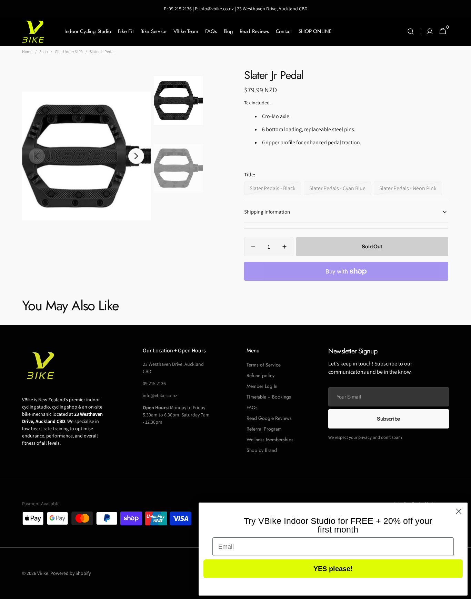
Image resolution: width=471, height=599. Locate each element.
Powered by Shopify (70, 573)
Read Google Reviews (269, 418)
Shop (43, 51)
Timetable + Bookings (269, 396)
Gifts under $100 (69, 51)
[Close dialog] (459, 511)
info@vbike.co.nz (216, 9)
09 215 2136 (180, 9)
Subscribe (388, 418)
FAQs (252, 407)
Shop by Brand (262, 450)
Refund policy (260, 375)
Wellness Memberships (270, 439)
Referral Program (264, 428)
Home (27, 51)
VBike (42, 573)
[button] (410, 31)
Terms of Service (264, 364)
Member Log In (262, 386)
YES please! (333, 568)
